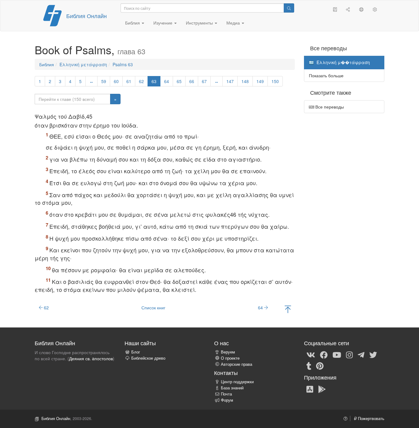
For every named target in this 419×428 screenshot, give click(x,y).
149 (260, 81)
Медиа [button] (233, 23)
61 (128, 81)
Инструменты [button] (200, 23)
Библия (46, 64)
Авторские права (236, 364)
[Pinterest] (320, 365)
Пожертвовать (370, 418)
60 (116, 81)
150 (275, 81)
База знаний (232, 388)
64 (166, 81)
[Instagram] (349, 354)
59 (103, 81)
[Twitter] (373, 354)
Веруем (228, 352)
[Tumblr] (308, 365)
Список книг (153, 307)
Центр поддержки (237, 381)
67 (204, 81)
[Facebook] (324, 354)
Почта (226, 394)
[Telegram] (361, 354)
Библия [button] (133, 23)
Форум (227, 400)
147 (230, 81)
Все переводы (329, 107)
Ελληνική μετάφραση (83, 64)
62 (141, 81)
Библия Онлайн (86, 15)
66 (191, 81)
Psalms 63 (123, 64)
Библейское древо (148, 358)
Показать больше (326, 75)
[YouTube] (337, 354)
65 (179, 81)
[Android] (322, 388)
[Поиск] (289, 8)
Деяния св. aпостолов (91, 358)
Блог (135, 352)
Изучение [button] (163, 23)
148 (245, 81)
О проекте (230, 358)
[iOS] (309, 388)
